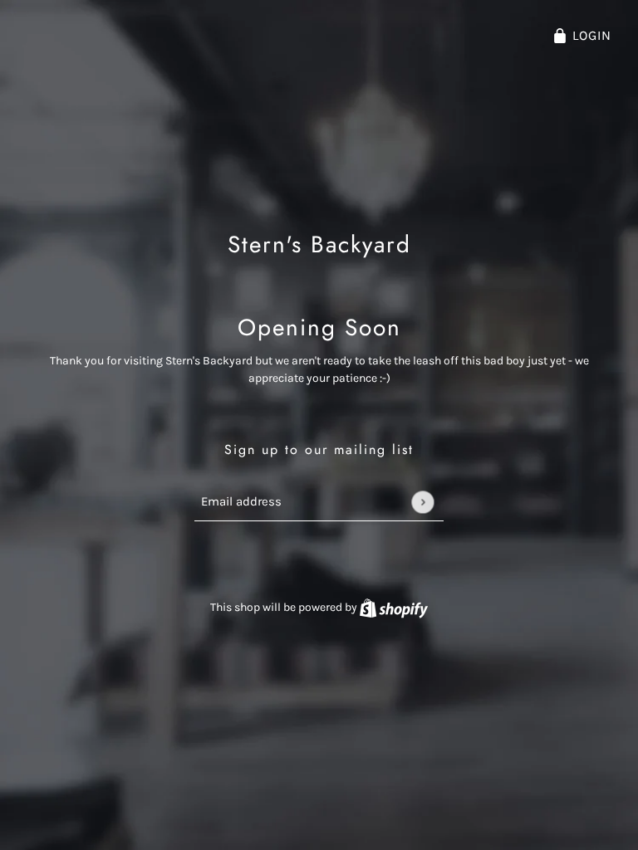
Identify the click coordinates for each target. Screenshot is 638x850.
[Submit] (422, 502)
